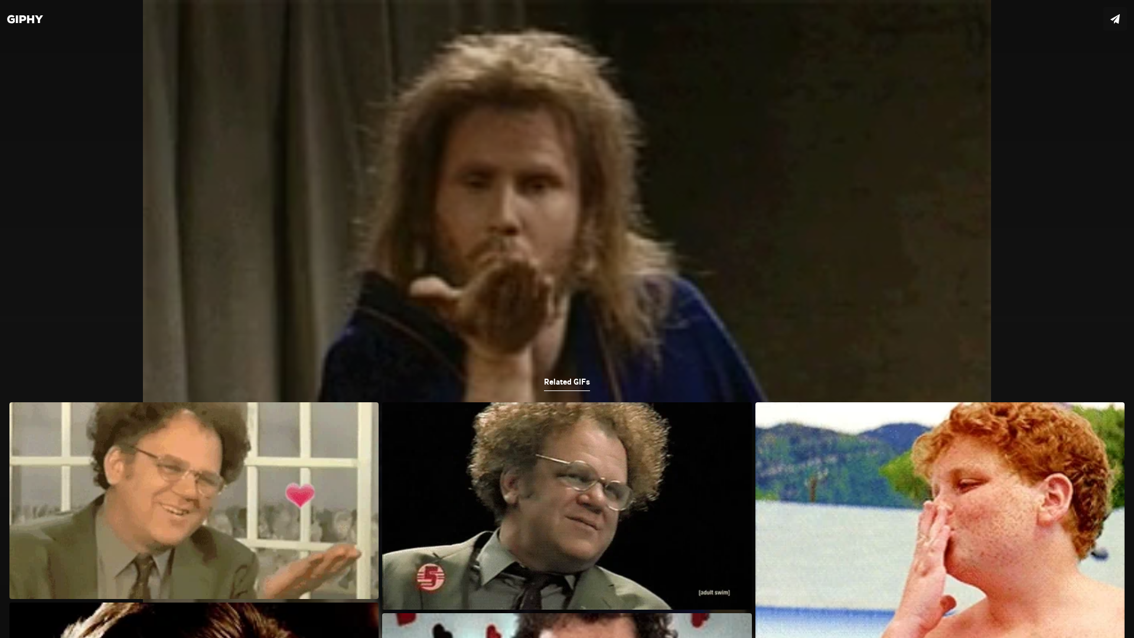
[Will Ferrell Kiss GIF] (567, 319)
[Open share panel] (1115, 19)
